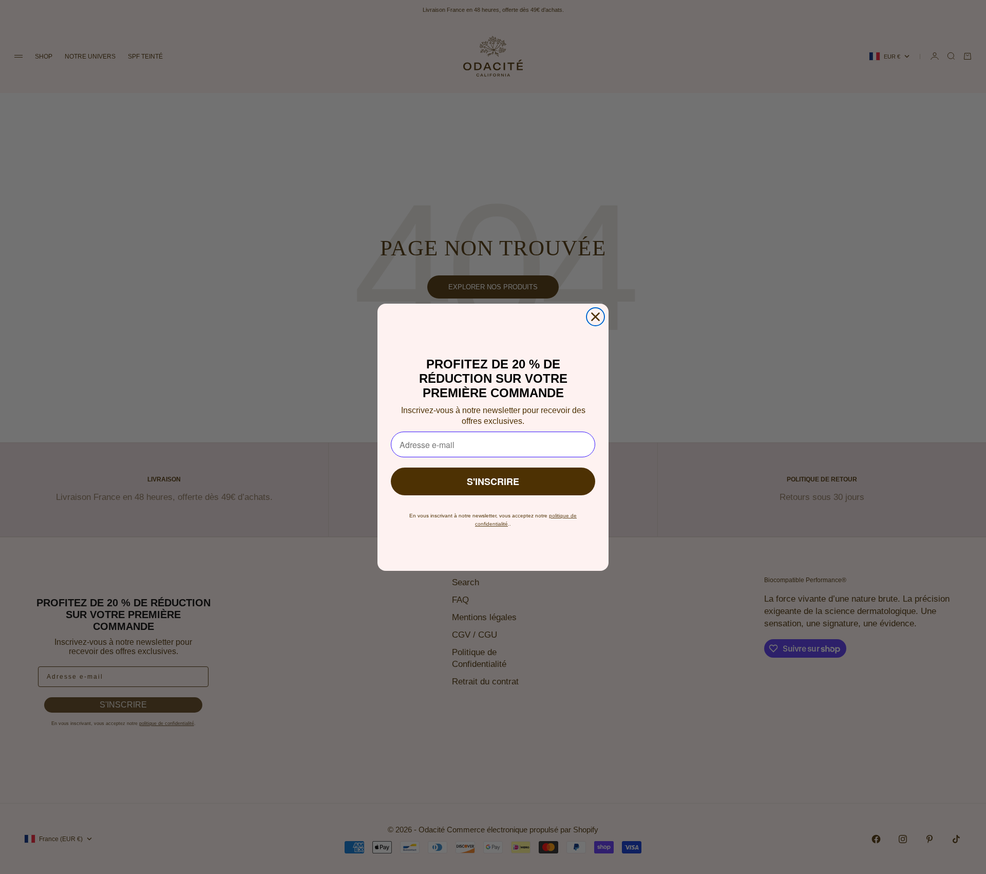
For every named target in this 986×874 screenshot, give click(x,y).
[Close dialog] (595, 317)
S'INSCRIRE (493, 481)
